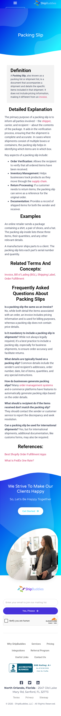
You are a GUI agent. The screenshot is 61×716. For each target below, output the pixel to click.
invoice (43, 97)
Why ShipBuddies (16, 643)
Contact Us (40, 657)
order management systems (36, 385)
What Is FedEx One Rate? (19, 460)
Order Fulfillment (14, 278)
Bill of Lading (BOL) (25, 274)
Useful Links (21, 657)
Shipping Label (46, 274)
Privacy (29, 697)
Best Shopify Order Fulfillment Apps (25, 454)
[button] (15, 3)
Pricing (50, 643)
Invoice (9, 274)
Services (36, 643)
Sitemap (44, 697)
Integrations (18, 650)
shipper (46, 121)
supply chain (39, 181)
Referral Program (40, 650)
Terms (16, 697)
